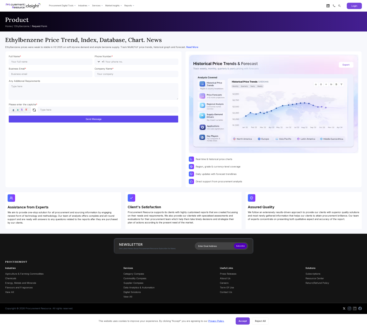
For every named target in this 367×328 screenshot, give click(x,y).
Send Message (93, 119)
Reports (128, 5)
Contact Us (226, 292)
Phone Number (104, 56)
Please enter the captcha (23, 104)
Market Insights (112, 5)
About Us (225, 278)
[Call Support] (334, 5)
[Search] (339, 5)
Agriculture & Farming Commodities (24, 273)
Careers (224, 282)
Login (354, 5)
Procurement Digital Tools (61, 5)
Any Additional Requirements (24, 81)
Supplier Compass (133, 282)
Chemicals (10, 278)
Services (96, 5)
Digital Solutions (132, 292)
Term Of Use (227, 287)
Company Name (104, 68)
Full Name (15, 56)
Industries (82, 5)
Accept (243, 321)
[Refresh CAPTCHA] (34, 110)
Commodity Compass (134, 278)
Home (8, 26)
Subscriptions (312, 273)
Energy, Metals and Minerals (20, 282)
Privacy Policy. (216, 321)
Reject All (260, 321)
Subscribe (240, 246)
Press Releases (228, 273)
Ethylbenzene (21, 26)
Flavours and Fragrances (19, 287)
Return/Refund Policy (317, 282)
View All (9, 292)
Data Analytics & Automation (139, 287)
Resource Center (314, 278)
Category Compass (133, 273)
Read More (192, 47)
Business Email (17, 68)
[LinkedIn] (328, 6)
